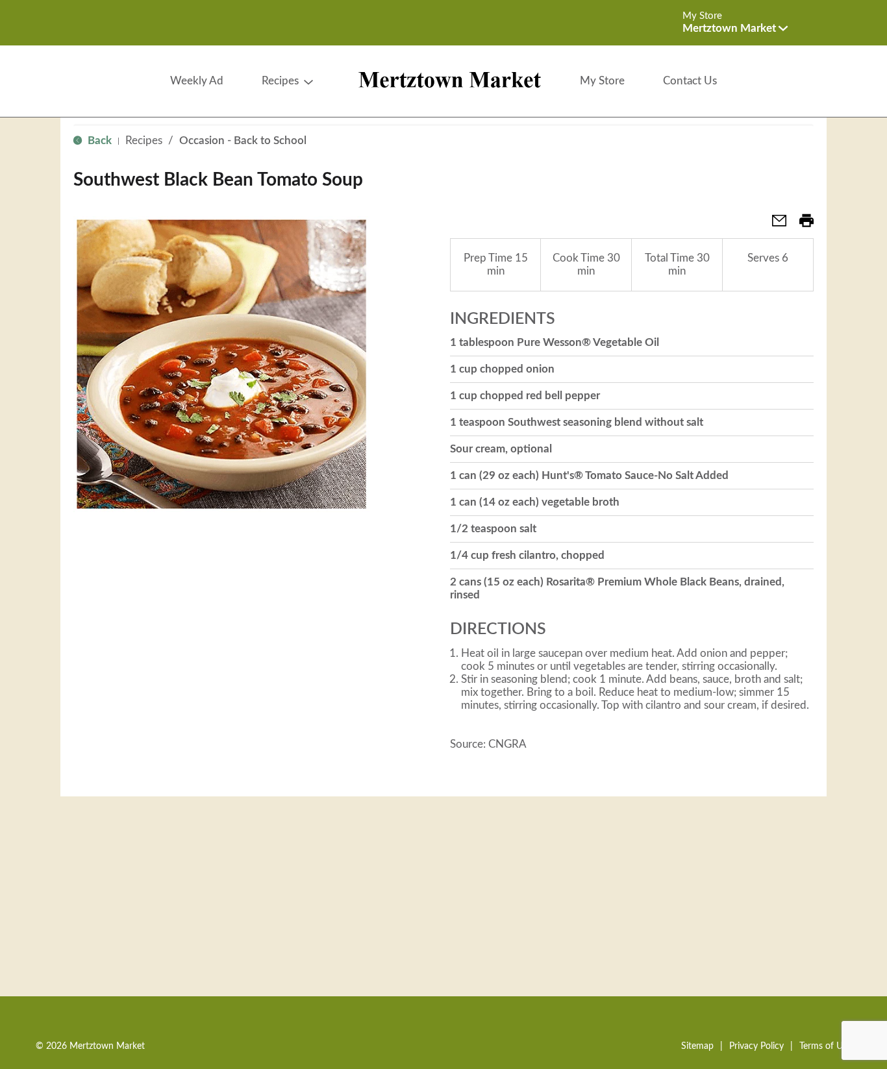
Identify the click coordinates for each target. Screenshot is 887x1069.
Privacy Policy (756, 1046)
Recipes (143, 140)
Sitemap (697, 1046)
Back (98, 140)
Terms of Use (825, 1046)
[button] (735, 28)
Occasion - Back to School (242, 140)
